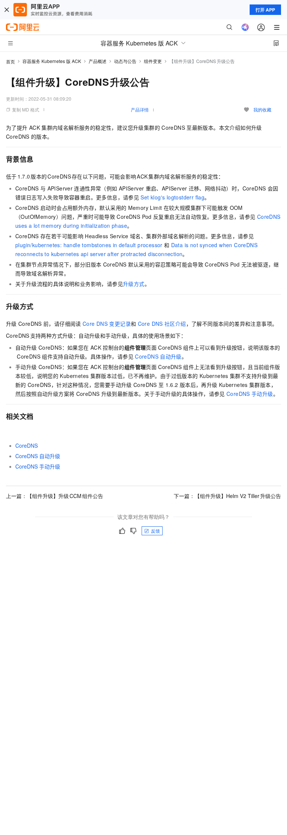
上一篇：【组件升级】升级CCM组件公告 (54, 496)
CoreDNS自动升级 (158, 356)
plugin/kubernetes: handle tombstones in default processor (89, 245)
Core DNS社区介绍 (162, 323)
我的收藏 (262, 109)
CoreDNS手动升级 (249, 393)
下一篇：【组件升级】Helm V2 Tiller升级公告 (227, 496)
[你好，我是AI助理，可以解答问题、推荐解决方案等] (245, 27)
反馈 (155, 530)
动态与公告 (125, 61)
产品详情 (140, 109)
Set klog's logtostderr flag (172, 197)
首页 (10, 61)
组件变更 (153, 61)
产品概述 (98, 61)
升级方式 (134, 283)
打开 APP (265, 9)
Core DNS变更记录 (107, 323)
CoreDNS (26, 445)
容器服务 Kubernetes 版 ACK (51, 61)
